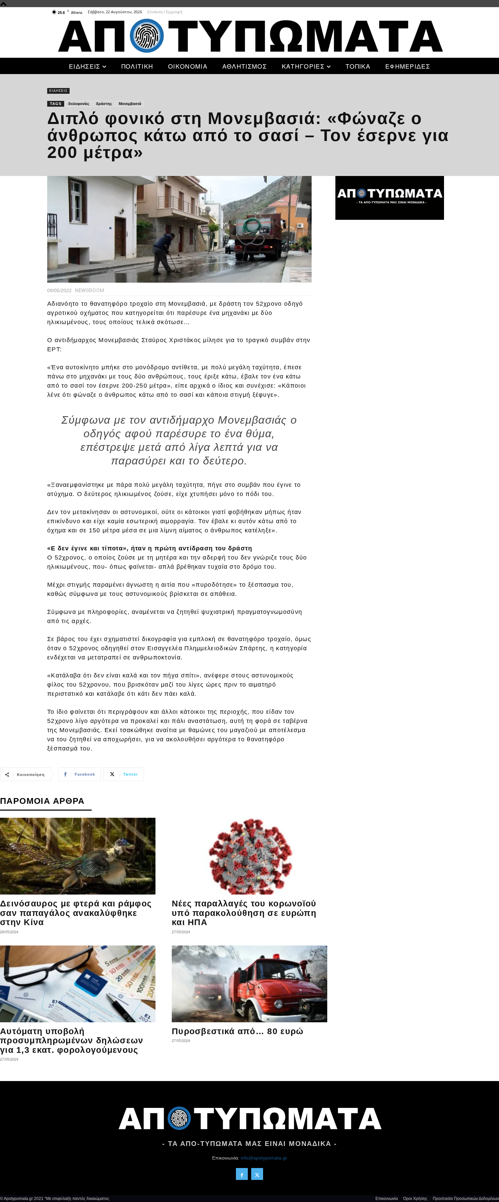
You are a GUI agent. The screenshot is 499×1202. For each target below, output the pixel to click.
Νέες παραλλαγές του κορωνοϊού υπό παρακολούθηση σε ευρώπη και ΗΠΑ (244, 913)
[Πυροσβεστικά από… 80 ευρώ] (249, 983)
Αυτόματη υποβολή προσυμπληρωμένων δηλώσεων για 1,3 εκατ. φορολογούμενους (72, 1040)
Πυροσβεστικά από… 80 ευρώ (238, 1031)
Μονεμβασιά (130, 104)
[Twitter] (257, 1174)
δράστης (104, 104)
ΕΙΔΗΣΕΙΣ (58, 90)
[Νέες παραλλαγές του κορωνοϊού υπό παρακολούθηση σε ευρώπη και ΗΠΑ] (249, 856)
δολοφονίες (78, 104)
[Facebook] (242, 1174)
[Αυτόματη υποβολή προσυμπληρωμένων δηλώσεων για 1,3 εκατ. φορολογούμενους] (77, 983)
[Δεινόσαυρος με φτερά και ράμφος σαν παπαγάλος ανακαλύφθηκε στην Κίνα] (77, 856)
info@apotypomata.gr (264, 1158)
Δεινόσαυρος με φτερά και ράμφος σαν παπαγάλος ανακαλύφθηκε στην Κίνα (76, 913)
